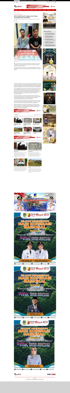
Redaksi (16, 21)
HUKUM (18, 14)
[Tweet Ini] (36, 114)
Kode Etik (22, 377)
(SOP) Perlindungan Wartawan (50, 377)
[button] (54, 2)
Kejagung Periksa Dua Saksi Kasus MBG (37, 133)
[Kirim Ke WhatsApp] (41, 114)
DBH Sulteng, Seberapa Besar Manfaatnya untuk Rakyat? (40, 0)
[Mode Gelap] (55, 2)
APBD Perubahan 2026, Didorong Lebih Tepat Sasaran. (17, 124)
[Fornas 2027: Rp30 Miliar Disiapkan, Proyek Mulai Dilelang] (27, 120)
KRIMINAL (20, 14)
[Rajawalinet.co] (18, 6)
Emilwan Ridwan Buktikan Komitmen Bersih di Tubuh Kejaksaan (49, 36)
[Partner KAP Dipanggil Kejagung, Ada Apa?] (37, 120)
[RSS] (55, 374)
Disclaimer (35, 378)
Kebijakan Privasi (35, 377)
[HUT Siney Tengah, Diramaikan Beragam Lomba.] (18, 129)
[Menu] (14, 2)
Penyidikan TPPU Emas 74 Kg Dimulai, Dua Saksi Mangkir (49, 42)
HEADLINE (15, 14)
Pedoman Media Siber (28, 377)
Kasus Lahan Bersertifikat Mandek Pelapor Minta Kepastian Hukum (50, 39)
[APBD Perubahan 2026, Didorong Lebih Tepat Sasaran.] (18, 120)
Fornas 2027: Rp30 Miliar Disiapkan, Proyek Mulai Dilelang (27, 124)
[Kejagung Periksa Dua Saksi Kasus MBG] (37, 129)
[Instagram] (51, 374)
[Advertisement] (28, 76)
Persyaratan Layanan (41, 377)
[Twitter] (49, 374)
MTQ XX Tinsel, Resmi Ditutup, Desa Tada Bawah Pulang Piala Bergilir (50, 34)
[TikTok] (54, 374)
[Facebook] (48, 374)
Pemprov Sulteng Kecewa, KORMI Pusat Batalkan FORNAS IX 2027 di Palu (50, 45)
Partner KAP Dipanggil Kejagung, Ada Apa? (36, 124)
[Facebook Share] (34, 114)
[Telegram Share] (39, 114)
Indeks (16, 377)
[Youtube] (52, 374)
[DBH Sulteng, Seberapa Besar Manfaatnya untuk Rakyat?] (27, 129)
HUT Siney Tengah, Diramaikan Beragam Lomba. (20, 0)
